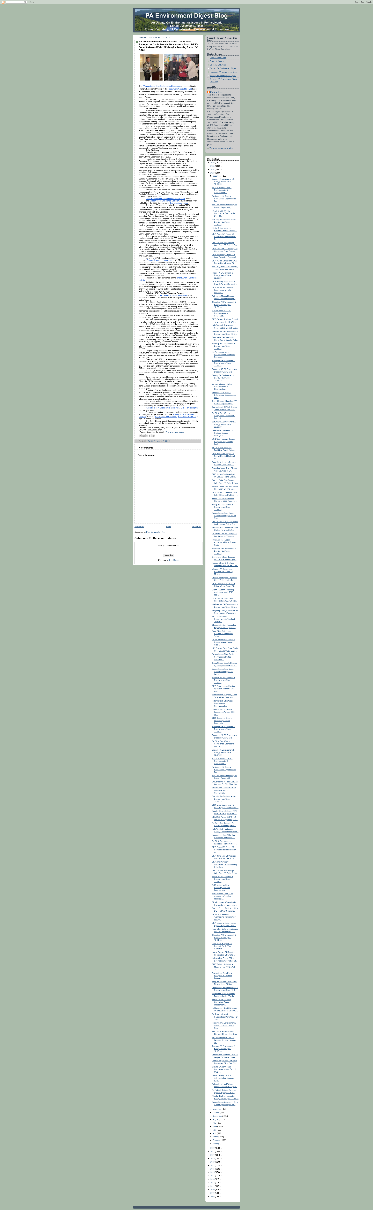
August (216, 1119)
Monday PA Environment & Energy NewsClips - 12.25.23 (223, 363)
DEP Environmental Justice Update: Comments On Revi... (223, 688)
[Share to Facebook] (150, 435)
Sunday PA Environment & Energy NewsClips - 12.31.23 (223, 181)
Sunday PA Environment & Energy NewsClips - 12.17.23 (223, 752)
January (216, 1144)
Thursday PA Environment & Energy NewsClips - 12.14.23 (224, 937)
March (215, 1137)
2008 (212, 1197)
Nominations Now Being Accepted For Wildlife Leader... (222, 975)
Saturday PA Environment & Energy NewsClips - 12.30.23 (224, 222)
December (217, 176)
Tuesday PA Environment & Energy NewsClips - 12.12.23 (223, 1048)
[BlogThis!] (143, 435)
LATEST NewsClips (218, 58)
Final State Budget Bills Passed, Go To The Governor (222, 946)
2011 (212, 1186)
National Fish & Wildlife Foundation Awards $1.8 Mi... (223, 712)
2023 (212, 173)
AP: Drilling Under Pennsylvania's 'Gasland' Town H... (223, 619)
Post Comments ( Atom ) (156, 532)
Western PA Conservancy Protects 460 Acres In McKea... (223, 571)
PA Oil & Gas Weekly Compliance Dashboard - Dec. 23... (223, 213)
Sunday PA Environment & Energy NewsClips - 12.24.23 (223, 378)
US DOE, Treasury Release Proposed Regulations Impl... (223, 441)
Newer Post (139, 527)
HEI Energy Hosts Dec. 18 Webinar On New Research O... (224, 1040)
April (215, 1133)
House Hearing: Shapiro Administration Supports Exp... (223, 1078)
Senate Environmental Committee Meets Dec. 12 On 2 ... (224, 1069)
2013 (212, 1179)
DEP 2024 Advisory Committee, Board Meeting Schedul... (224, 864)
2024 (212, 169)
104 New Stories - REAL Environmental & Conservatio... (222, 761)
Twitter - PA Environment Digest (223, 68)
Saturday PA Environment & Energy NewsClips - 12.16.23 (224, 799)
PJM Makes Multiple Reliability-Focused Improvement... (221, 887)
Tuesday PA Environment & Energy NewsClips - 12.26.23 (223, 346)
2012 (212, 1183)
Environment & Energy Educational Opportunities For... (224, 198)
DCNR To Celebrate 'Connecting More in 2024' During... (224, 917)
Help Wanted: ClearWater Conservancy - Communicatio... (222, 703)
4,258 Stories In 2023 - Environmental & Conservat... (221, 313)
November (217, 1109)
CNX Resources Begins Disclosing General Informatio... (222, 720)
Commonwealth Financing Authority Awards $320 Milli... (223, 592)
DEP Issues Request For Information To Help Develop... (222, 290)
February (217, 1140)
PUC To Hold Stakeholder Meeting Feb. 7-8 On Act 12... (223, 967)
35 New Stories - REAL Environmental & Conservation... (222, 190)
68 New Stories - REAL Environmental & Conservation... (222, 386)
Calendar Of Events (218, 65)
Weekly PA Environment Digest (223, 76)
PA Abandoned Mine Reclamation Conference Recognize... (223, 354)
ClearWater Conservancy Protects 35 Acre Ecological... (222, 433)
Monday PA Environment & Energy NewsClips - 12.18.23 (223, 729)
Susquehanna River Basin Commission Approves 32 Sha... (224, 515)
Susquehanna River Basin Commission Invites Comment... (223, 656)
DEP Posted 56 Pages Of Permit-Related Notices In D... (224, 456)
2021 (212, 1152)
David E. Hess (216, 92)
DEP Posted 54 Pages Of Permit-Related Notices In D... (224, 236)
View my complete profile (221, 148)
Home (168, 527)
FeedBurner (174, 560)
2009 (212, 1193)
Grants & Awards (217, 61)
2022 (212, 1148)
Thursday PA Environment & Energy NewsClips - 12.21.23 (224, 551)
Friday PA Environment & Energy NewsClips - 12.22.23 (222, 507)
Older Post (196, 527)
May (215, 1130)
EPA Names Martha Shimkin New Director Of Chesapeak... (224, 790)
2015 (212, 1172)
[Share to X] (146, 435)
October (216, 1113)
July (215, 1123)
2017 (212, 1165)
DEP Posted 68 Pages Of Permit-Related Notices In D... (224, 849)
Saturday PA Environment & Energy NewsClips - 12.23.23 (224, 424)
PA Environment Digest (174, 432)
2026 (212, 163)
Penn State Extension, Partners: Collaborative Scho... (222, 633)
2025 (212, 166)
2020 (212, 1155)
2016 (212, 1169)
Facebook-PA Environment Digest (224, 72)
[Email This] (140, 435)
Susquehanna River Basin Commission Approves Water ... (223, 671)
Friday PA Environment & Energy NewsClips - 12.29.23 (222, 275)
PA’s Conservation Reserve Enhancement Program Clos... (223, 642)
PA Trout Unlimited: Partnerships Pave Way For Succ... (224, 1016)
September (217, 1116)
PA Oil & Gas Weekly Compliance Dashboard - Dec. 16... (223, 415)
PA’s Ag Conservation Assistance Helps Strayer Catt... (224, 542)
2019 (212, 1158)
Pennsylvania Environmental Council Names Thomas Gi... (224, 1025)
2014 (212, 1176)
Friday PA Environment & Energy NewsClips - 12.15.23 (222, 879)
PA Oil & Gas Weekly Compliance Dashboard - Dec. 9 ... (223, 744)
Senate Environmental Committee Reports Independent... (221, 1002)
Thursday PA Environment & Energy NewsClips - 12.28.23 (224, 304)
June (215, 1126)
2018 (212, 1162)
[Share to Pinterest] (153, 435)
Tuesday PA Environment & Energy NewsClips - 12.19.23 (223, 680)
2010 (212, 1190)
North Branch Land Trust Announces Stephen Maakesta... (222, 896)
